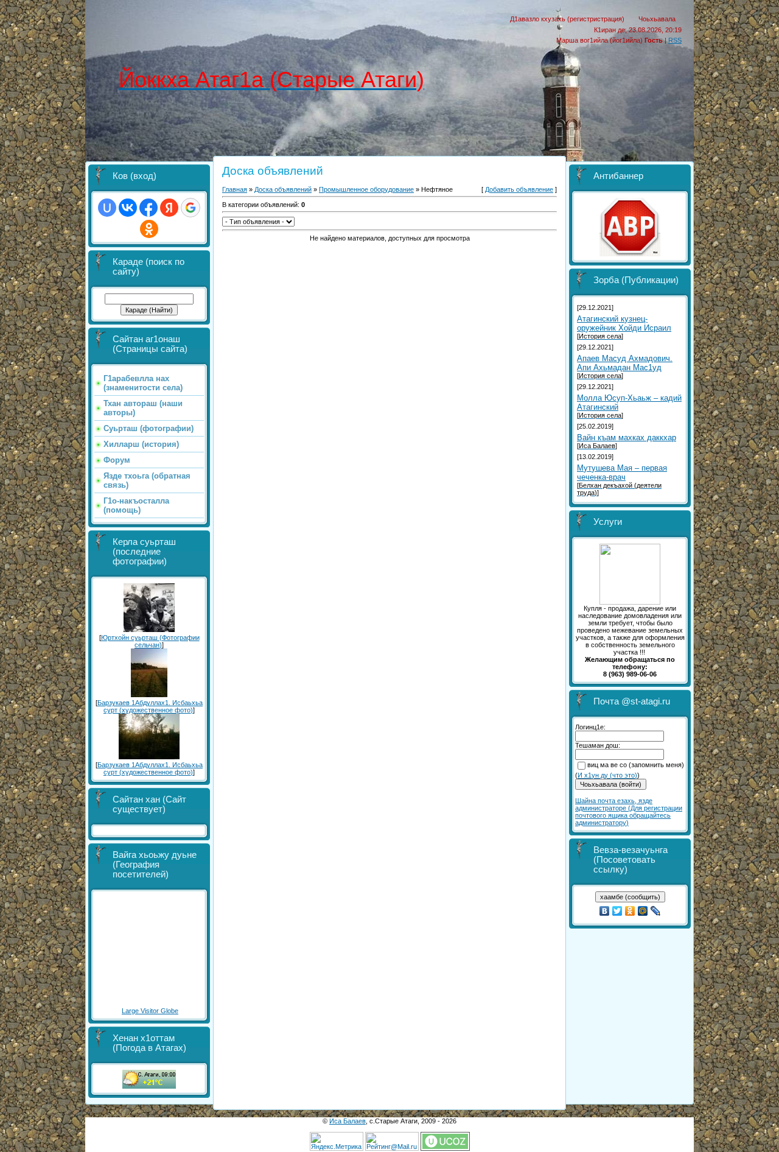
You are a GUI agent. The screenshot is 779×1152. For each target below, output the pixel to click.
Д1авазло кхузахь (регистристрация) (567, 19)
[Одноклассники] (630, 911)
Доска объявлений (283, 189)
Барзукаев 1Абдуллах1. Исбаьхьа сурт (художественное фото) (150, 706)
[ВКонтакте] (604, 911)
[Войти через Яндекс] (169, 207)
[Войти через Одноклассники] (149, 229)
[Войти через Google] (190, 207)
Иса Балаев (347, 1121)
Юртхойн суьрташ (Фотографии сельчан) (150, 641)
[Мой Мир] (643, 911)
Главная (234, 189)
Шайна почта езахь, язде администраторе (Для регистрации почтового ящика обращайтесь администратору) (628, 811)
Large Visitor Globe (150, 1010)
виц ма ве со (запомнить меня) (635, 764)
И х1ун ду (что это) (607, 775)
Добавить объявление (519, 189)
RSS (675, 40)
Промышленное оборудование (366, 189)
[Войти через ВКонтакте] (128, 207)
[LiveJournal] (655, 911)
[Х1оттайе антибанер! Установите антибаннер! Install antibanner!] (629, 254)
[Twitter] (617, 911)
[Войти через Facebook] (148, 207)
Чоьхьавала (657, 19)
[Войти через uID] (107, 207)
